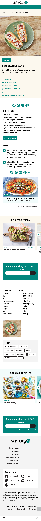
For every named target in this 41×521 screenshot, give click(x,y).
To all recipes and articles (25, 277)
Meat (6, 60)
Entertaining (10, 358)
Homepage (14, 448)
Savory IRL (14, 460)
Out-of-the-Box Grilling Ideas (20, 201)
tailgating (9, 354)
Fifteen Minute (11, 347)
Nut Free (19, 350)
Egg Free (32, 354)
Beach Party (10, 402)
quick (28, 350)
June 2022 (9, 350)
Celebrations (13, 463)
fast (20, 358)
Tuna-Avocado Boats (14, 249)
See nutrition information (13, 95)
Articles (15, 454)
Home (4, 12)
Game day (23, 347)
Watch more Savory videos (27, 207)
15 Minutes (21, 354)
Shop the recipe (10, 138)
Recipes (10, 12)
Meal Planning (12, 457)
